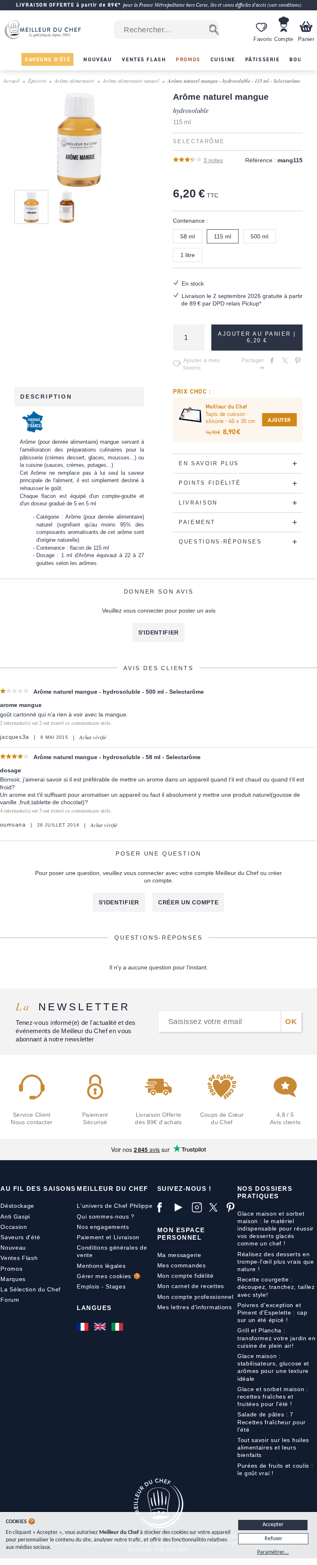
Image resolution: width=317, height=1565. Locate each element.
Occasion (13, 1227)
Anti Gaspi (15, 1216)
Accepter (273, 1525)
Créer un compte (188, 902)
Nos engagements (103, 1227)
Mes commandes (181, 1265)
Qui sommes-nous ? (106, 1216)
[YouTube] (181, 1207)
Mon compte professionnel (195, 1296)
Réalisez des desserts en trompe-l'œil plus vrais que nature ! (275, 1261)
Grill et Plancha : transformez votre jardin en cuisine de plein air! (276, 1338)
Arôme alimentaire (74, 80)
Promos (11, 1268)
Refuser (273, 1539)
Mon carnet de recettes (190, 1286)
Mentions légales (101, 1265)
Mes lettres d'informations (194, 1307)
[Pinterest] (233, 1207)
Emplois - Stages (101, 1286)
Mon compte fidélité (185, 1275)
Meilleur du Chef (112, 1188)
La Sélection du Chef (30, 1289)
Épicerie (37, 80)
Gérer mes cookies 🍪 (108, 1276)
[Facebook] (163, 1207)
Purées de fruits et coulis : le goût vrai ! (275, 1469)
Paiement (90, 1237)
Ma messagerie (179, 1255)
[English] (100, 1326)
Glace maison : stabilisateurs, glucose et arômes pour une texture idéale (273, 1367)
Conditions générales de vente (112, 1251)
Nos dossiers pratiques (264, 1192)
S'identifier (158, 632)
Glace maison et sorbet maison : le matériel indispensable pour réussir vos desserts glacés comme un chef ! (275, 1228)
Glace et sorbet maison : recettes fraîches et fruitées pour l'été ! (272, 1396)
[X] (215, 1207)
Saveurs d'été (20, 1237)
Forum (9, 1299)
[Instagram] (198, 1207)
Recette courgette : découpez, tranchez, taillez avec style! (276, 1287)
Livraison (127, 1237)
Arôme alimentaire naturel (131, 80)
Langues (94, 1307)
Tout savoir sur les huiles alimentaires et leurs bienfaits (273, 1447)
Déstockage (17, 1205)
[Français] (83, 1326)
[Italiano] (118, 1326)
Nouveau (13, 1247)
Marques (13, 1279)
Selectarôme (199, 141)
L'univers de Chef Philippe (114, 1205)
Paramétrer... (273, 1552)
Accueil (11, 80)
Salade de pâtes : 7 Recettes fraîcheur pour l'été (271, 1422)
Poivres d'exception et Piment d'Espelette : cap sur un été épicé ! (272, 1312)
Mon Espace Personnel (181, 1233)
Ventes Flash (19, 1258)
